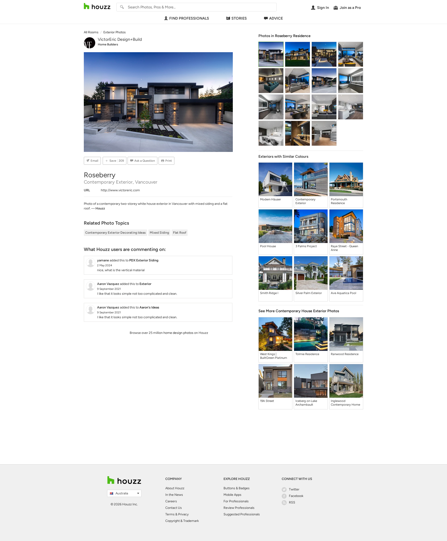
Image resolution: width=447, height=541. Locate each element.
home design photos (178, 333)
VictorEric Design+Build (120, 39)
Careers (171, 501)
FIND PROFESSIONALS (189, 18)
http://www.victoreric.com (120, 190)
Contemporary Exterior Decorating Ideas (115, 233)
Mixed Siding (159, 233)
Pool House (268, 246)
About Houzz (174, 488)
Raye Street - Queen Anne (344, 248)
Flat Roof (179, 233)
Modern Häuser (270, 199)
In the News (174, 495)
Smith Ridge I (269, 293)
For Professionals (236, 501)
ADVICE (276, 18)
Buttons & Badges (237, 488)
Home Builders (108, 44)
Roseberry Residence (293, 36)
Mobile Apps (232, 495)
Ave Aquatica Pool (343, 293)
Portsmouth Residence (339, 201)
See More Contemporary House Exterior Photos (298, 311)
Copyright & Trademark (182, 521)
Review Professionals (239, 508)
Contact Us (173, 508)
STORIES (239, 18)
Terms (170, 514)
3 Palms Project (306, 246)
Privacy (183, 514)
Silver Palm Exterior (308, 293)
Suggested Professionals (242, 514)
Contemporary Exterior (305, 201)
